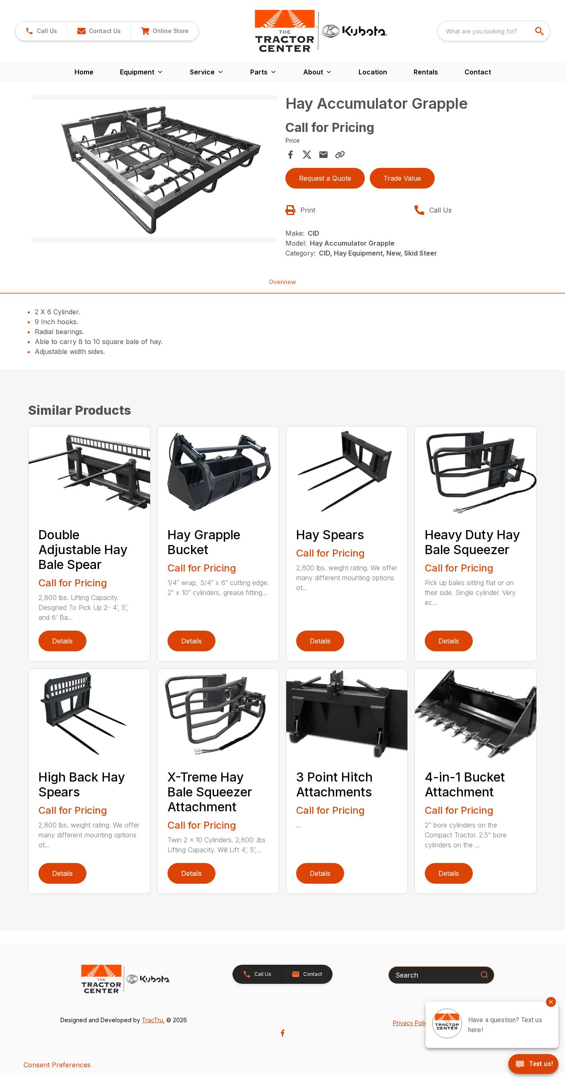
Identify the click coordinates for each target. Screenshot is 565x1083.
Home (83, 72)
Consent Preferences (57, 1065)
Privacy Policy (412, 1022)
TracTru (152, 1019)
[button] (41, 31)
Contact (477, 72)
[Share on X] (307, 155)
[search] (540, 31)
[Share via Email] (323, 155)
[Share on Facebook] (290, 155)
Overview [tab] (282, 281)
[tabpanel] (154, 170)
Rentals (426, 72)
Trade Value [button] (402, 178)
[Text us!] (533, 1065)
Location (373, 72)
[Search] (484, 975)
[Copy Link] (340, 155)
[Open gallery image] (154, 168)
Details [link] (62, 641)
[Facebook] (282, 1033)
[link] (165, 31)
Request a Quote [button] (325, 178)
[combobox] (494, 31)
